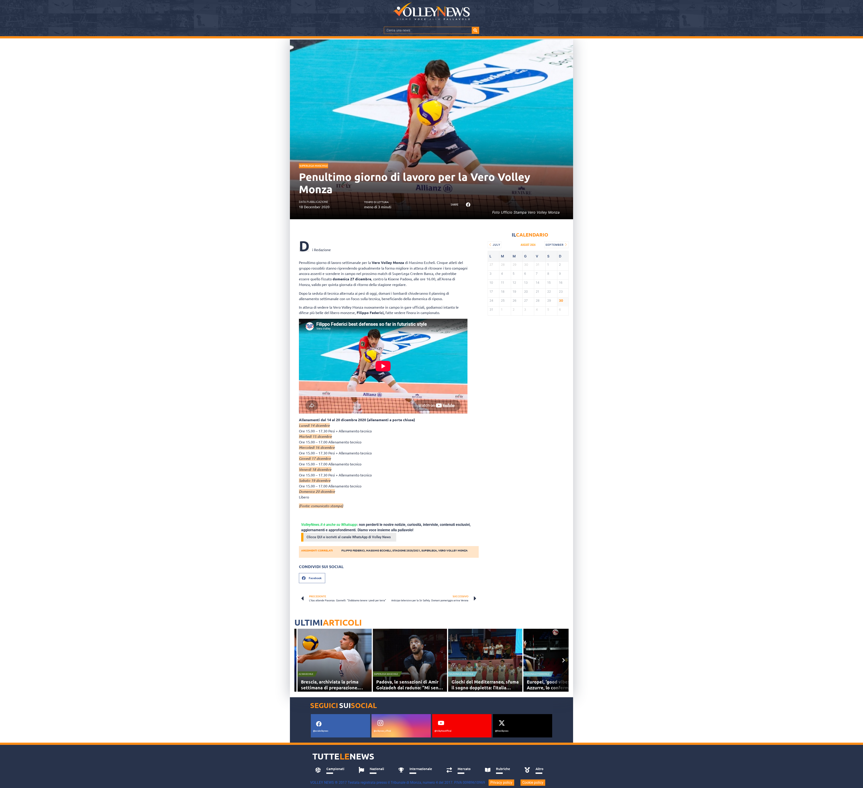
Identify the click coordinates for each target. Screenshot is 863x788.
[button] (468, 205)
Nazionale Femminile (537, 674)
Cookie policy (532, 782)
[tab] (332, 770)
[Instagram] (380, 722)
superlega (429, 550)
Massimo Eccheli (378, 550)
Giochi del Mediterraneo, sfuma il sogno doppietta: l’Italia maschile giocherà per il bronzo (485, 687)
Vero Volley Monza (453, 550)
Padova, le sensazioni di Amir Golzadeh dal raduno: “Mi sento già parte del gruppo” (409, 687)
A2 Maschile (306, 674)
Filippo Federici (353, 550)
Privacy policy (501, 782)
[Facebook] (318, 723)
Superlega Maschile (313, 166)
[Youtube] (440, 722)
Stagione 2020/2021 (406, 550)
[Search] (475, 30)
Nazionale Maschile (461, 674)
